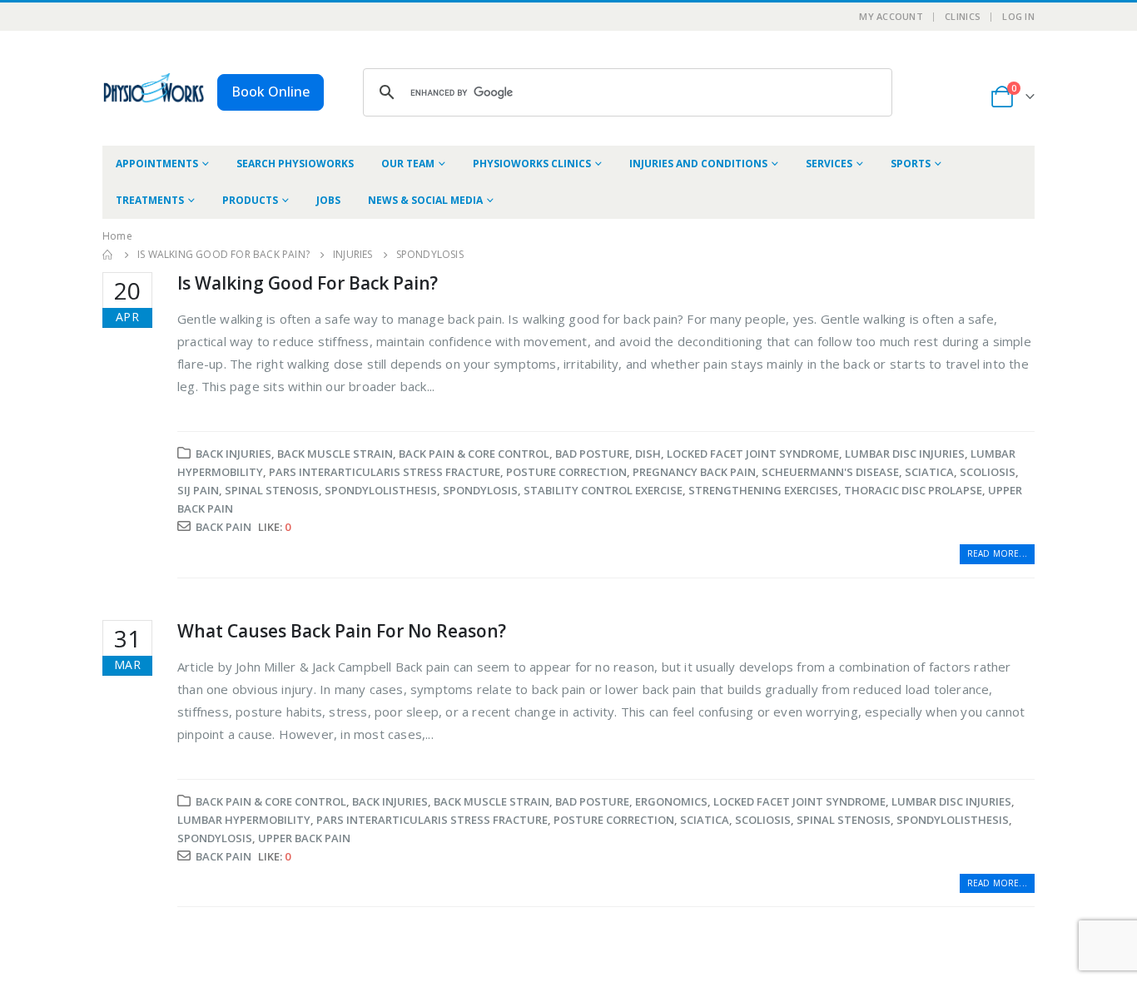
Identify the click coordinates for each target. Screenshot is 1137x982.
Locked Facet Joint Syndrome (753, 453)
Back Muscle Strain (335, 453)
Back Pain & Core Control (474, 453)
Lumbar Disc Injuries (905, 453)
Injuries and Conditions (698, 163)
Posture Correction (566, 471)
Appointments (157, 163)
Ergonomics (671, 801)
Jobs (328, 200)
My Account (891, 16)
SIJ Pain (198, 490)
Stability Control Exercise (603, 490)
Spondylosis (480, 490)
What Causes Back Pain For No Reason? (341, 630)
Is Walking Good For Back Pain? (307, 283)
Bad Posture (592, 453)
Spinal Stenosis (272, 490)
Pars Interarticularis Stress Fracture (384, 471)
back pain (223, 526)
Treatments (150, 200)
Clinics (963, 16)
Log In (1018, 16)
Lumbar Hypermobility (243, 819)
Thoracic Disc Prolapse (913, 490)
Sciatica (929, 471)
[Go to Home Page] (108, 255)
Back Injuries (233, 453)
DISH (648, 453)
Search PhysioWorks (295, 163)
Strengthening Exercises (763, 490)
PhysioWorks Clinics (532, 163)
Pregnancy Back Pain (694, 471)
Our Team (407, 163)
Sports (911, 163)
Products (250, 200)
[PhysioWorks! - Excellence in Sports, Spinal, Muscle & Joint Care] (153, 87)
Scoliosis (987, 471)
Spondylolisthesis (381, 490)
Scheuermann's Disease (830, 471)
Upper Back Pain (304, 838)
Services (829, 163)
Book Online (270, 91)
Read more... (997, 553)
